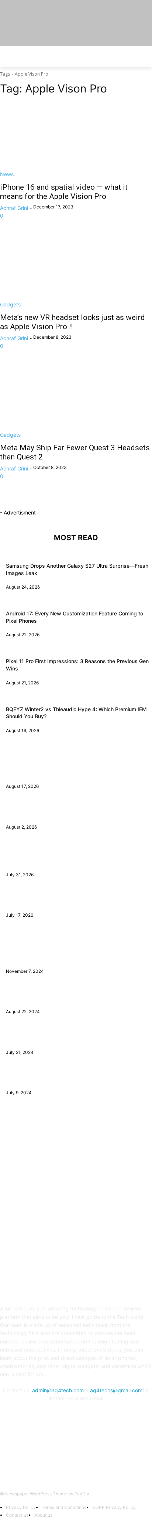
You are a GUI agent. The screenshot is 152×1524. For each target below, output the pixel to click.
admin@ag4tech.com (58, 1390)
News (7, 174)
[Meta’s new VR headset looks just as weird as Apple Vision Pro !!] (76, 270)
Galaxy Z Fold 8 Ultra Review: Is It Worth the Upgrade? (72, 813)
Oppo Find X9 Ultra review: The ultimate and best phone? (75, 901)
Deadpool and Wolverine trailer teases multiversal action (74, 1038)
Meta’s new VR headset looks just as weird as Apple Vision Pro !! (72, 322)
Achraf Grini (14, 208)
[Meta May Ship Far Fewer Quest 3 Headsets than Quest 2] (76, 401)
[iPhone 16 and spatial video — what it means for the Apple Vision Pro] (76, 140)
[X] (85, 1453)
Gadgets (10, 304)
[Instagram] (67, 1453)
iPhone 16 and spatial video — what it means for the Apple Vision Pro (64, 192)
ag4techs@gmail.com (116, 1390)
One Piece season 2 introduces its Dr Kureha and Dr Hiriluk (77, 997)
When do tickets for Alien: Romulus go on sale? (63, 1079)
